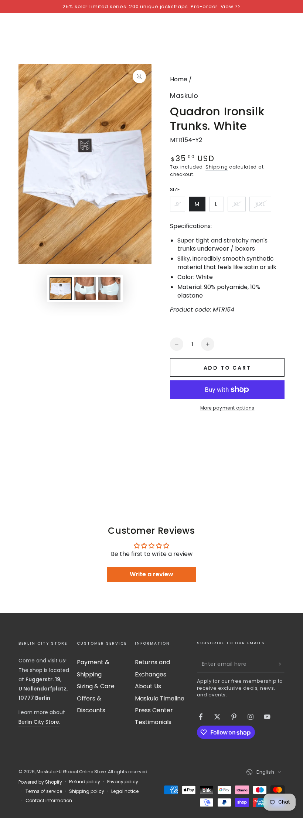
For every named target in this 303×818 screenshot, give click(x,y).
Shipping (216, 167)
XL (239, 205)
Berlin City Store (38, 722)
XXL (263, 205)
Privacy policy (122, 782)
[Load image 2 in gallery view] (85, 288)
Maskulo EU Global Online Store (71, 771)
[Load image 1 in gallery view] (61, 288)
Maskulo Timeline (159, 698)
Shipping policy (86, 791)
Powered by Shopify (40, 782)
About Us (148, 686)
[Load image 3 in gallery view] (109, 288)
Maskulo (184, 95)
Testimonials (153, 722)
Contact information (48, 801)
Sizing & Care (96, 686)
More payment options (227, 408)
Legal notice (125, 791)
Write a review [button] (151, 574)
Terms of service (43, 791)
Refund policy (84, 782)
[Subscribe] (280, 664)
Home (178, 79)
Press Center (154, 710)
